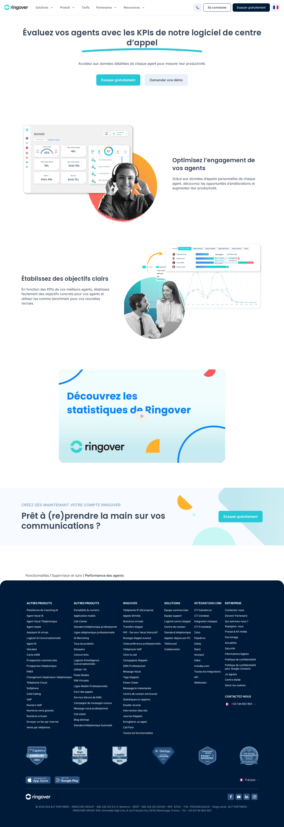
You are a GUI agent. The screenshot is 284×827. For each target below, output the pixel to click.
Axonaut (199, 654)
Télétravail (170, 643)
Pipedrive (199, 638)
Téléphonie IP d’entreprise (138, 610)
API (196, 677)
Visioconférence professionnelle (142, 643)
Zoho (197, 632)
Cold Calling (34, 693)
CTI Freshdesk (202, 626)
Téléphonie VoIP (132, 649)
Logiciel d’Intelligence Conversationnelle (86, 662)
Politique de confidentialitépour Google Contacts (240, 667)
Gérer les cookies (235, 685)
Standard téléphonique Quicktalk (93, 725)
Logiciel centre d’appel (177, 621)
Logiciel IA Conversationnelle (44, 638)
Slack (197, 649)
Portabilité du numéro (86, 610)
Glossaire (79, 649)
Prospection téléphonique (42, 665)
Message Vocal (132, 671)
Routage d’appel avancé (137, 638)
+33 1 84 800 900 (241, 703)
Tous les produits (84, 643)
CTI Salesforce (203, 610)
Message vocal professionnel (91, 708)
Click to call (130, 654)
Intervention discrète (135, 710)
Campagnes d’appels (135, 660)
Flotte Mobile (81, 675)
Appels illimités (132, 615)
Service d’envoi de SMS (88, 697)
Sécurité (230, 648)
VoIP (29, 699)
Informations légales (237, 653)
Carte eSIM (33, 654)
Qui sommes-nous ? (236, 621)
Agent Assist (34, 626)
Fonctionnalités (37, 575)
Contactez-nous (234, 610)
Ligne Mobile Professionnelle (90, 686)
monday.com (201, 665)
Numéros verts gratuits (40, 710)
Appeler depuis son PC (177, 638)
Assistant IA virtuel (37, 632)
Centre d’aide (233, 679)
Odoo (197, 660)
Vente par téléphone (38, 727)
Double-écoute (132, 705)
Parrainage (231, 637)
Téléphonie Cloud (37, 682)
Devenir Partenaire (236, 615)
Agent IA (31, 643)
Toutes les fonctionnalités (138, 733)
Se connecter (217, 7)
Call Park (128, 727)
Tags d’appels (131, 677)
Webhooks (200, 682)
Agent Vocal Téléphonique (42, 621)
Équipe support (173, 615)
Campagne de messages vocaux (93, 703)
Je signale (231, 674)
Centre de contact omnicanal (140, 693)
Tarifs (86, 7)
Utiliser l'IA (80, 669)
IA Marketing (81, 638)
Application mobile (84, 615)
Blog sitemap (81, 719)
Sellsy (197, 643)
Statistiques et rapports (136, 699)
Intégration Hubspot (205, 621)
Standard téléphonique (177, 632)
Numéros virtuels (37, 716)
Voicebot (32, 649)
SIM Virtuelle (81, 680)
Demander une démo (166, 80)
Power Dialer (130, 682)
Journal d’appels (132, 716)
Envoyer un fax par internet (43, 721)
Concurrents (81, 654)
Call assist (80, 714)
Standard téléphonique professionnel (95, 626)
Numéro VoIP (34, 705)
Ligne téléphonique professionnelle (94, 632)
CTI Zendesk (201, 615)
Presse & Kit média (236, 631)
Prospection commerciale (42, 660)
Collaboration (172, 649)
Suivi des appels (83, 691)
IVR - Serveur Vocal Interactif (140, 632)
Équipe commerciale (176, 610)
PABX (30, 671)
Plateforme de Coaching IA (42, 610)
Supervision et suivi (67, 575)
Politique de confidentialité (240, 659)
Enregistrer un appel (135, 721)
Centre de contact (174, 626)
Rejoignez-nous (234, 626)
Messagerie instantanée (137, 688)
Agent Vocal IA (35, 615)
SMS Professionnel (134, 665)
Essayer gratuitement (251, 7)
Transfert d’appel (133, 626)
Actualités (231, 642)
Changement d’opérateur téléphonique (49, 677)
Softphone (33, 688)
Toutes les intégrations (207, 671)
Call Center (80, 621)
